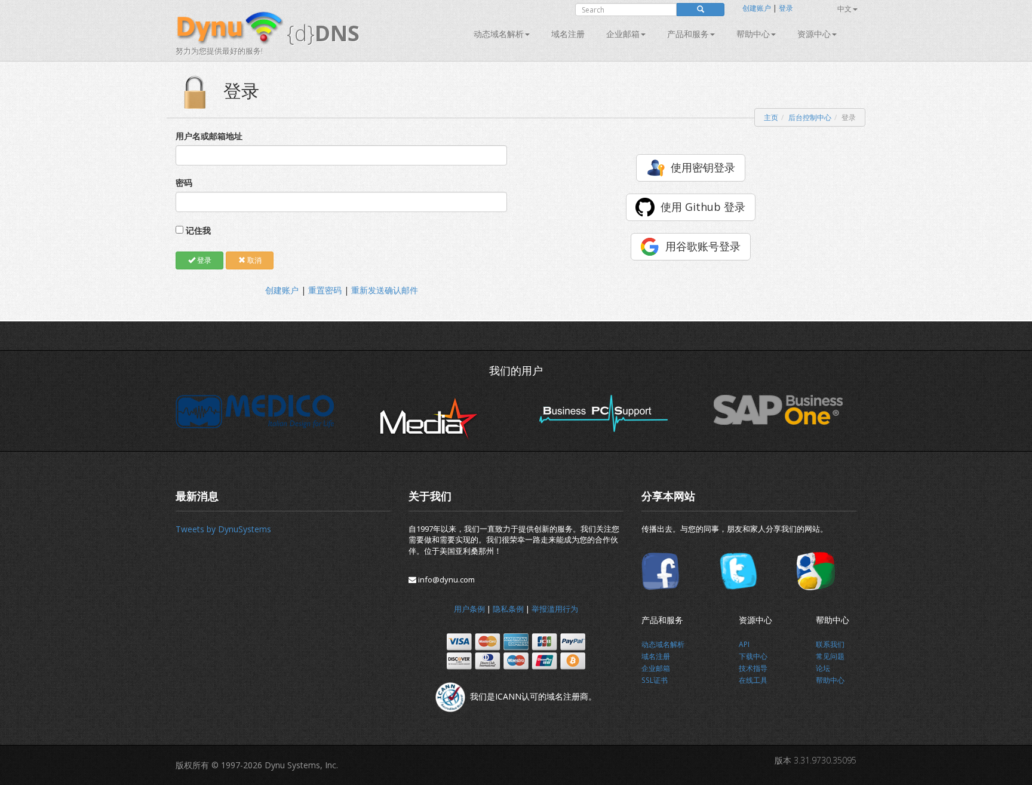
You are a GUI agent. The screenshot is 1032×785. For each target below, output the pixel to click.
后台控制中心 (809, 117)
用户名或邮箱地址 (209, 136)
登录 (786, 8)
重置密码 (325, 290)
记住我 (198, 230)
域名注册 (568, 33)
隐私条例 (508, 608)
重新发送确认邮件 (384, 290)
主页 (771, 117)
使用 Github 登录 (703, 207)
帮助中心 (753, 33)
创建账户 (756, 8)
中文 (844, 9)
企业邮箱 (623, 33)
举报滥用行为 (555, 608)
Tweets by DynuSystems (223, 529)
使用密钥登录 (703, 167)
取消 (253, 260)
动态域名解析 (499, 33)
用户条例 (469, 608)
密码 (184, 182)
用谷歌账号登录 (703, 246)
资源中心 (814, 33)
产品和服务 (688, 33)
